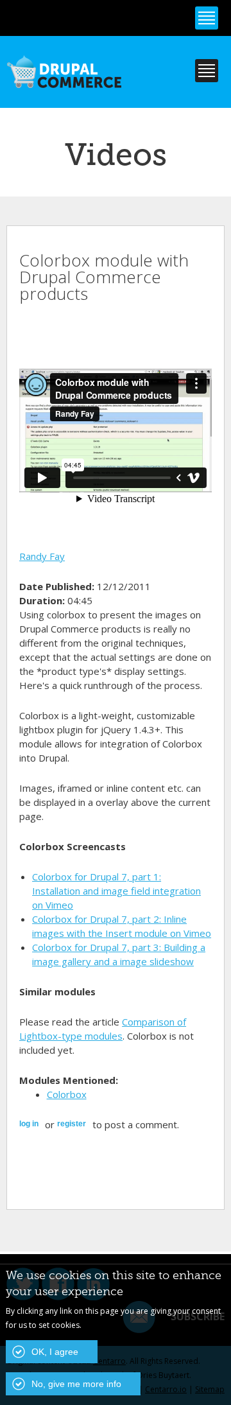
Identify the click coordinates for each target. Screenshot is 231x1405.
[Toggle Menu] (206, 18)
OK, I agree (54, 1352)
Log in (28, 1123)
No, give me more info (76, 1384)
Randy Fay (42, 556)
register (71, 1123)
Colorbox (67, 1094)
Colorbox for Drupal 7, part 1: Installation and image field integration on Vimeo (116, 890)
